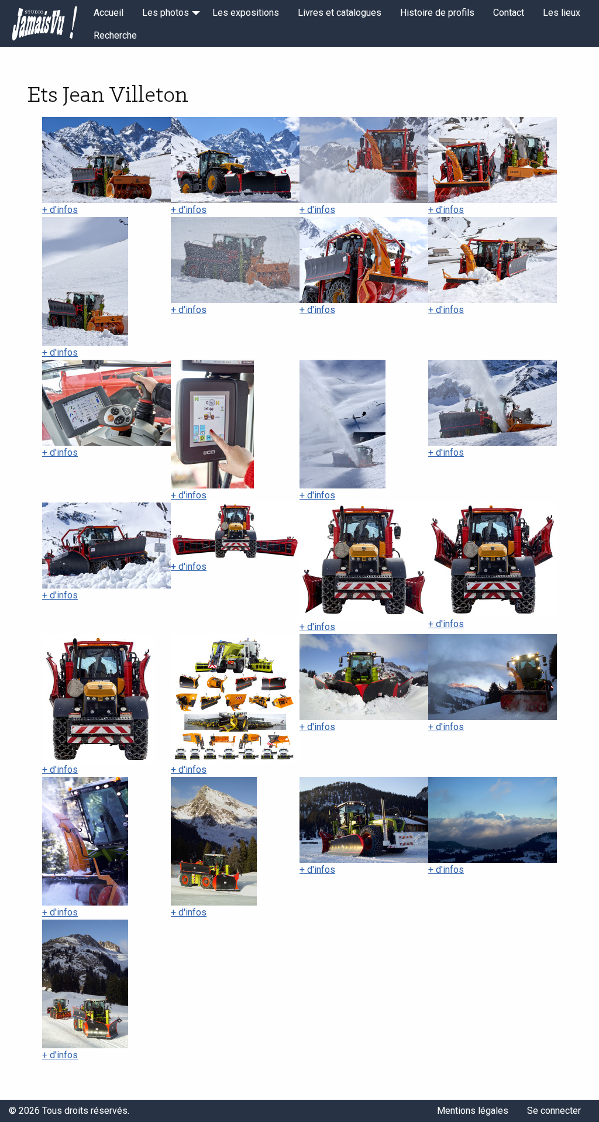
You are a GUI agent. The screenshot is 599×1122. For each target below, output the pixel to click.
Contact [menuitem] (508, 12)
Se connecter (554, 1110)
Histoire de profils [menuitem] (437, 12)
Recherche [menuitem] (115, 35)
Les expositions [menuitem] (245, 12)
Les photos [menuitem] (165, 12)
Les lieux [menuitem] (561, 12)
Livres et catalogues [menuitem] (339, 12)
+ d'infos (60, 209)
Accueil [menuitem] (108, 12)
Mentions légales (472, 1110)
